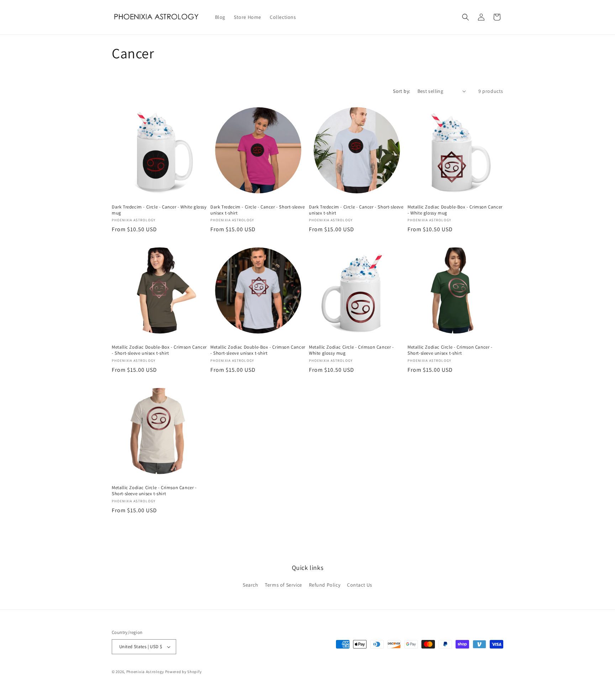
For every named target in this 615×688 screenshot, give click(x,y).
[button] (465, 17)
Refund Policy (325, 585)
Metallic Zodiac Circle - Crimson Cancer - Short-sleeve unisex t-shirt (450, 350)
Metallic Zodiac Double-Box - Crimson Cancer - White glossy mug (455, 210)
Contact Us (359, 585)
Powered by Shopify (183, 671)
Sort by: (401, 91)
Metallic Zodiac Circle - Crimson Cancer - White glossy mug (351, 350)
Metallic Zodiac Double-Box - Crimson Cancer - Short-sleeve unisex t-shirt (159, 350)
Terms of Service (283, 585)
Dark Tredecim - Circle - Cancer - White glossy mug (159, 210)
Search (250, 585)
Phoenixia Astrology (145, 671)
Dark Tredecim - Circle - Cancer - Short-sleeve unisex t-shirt (257, 210)
